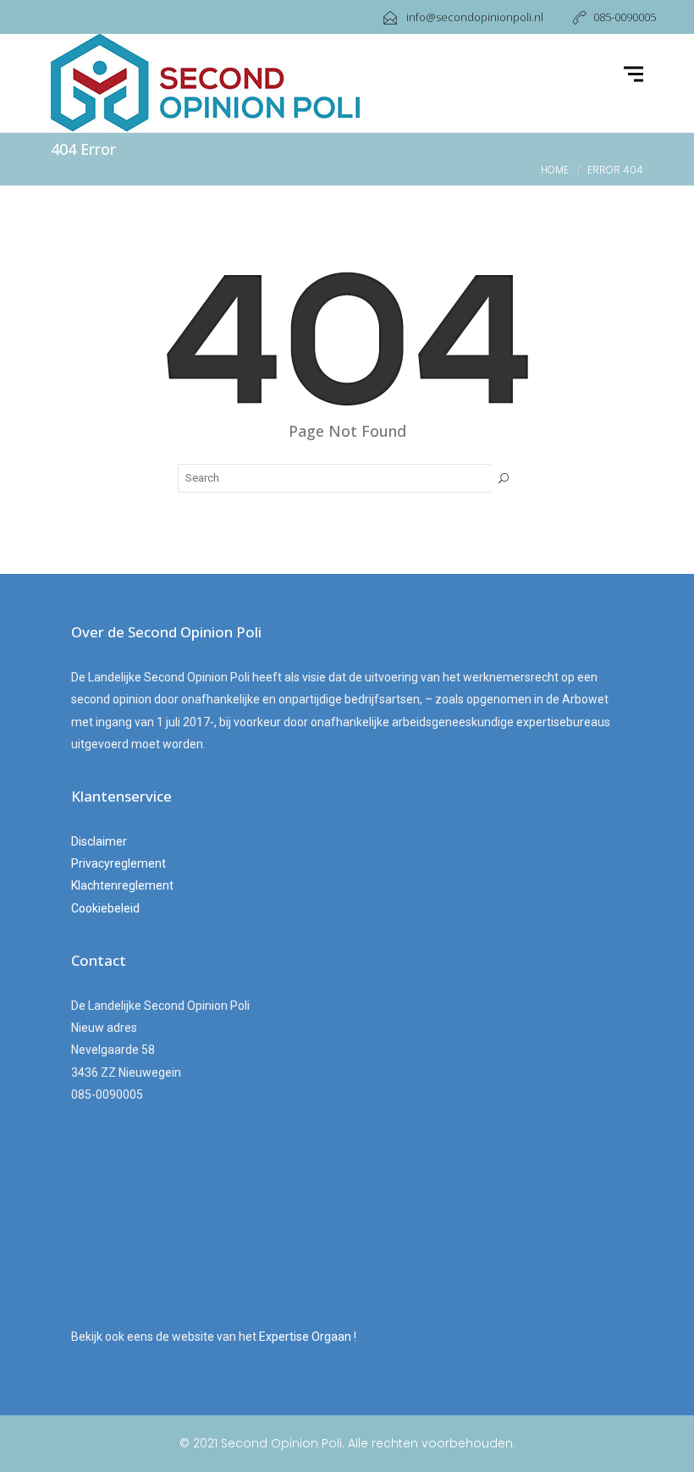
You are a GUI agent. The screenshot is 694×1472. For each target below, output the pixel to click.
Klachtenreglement (122, 885)
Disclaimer (99, 841)
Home (555, 170)
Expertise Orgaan (306, 1336)
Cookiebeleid (105, 908)
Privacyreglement (118, 863)
